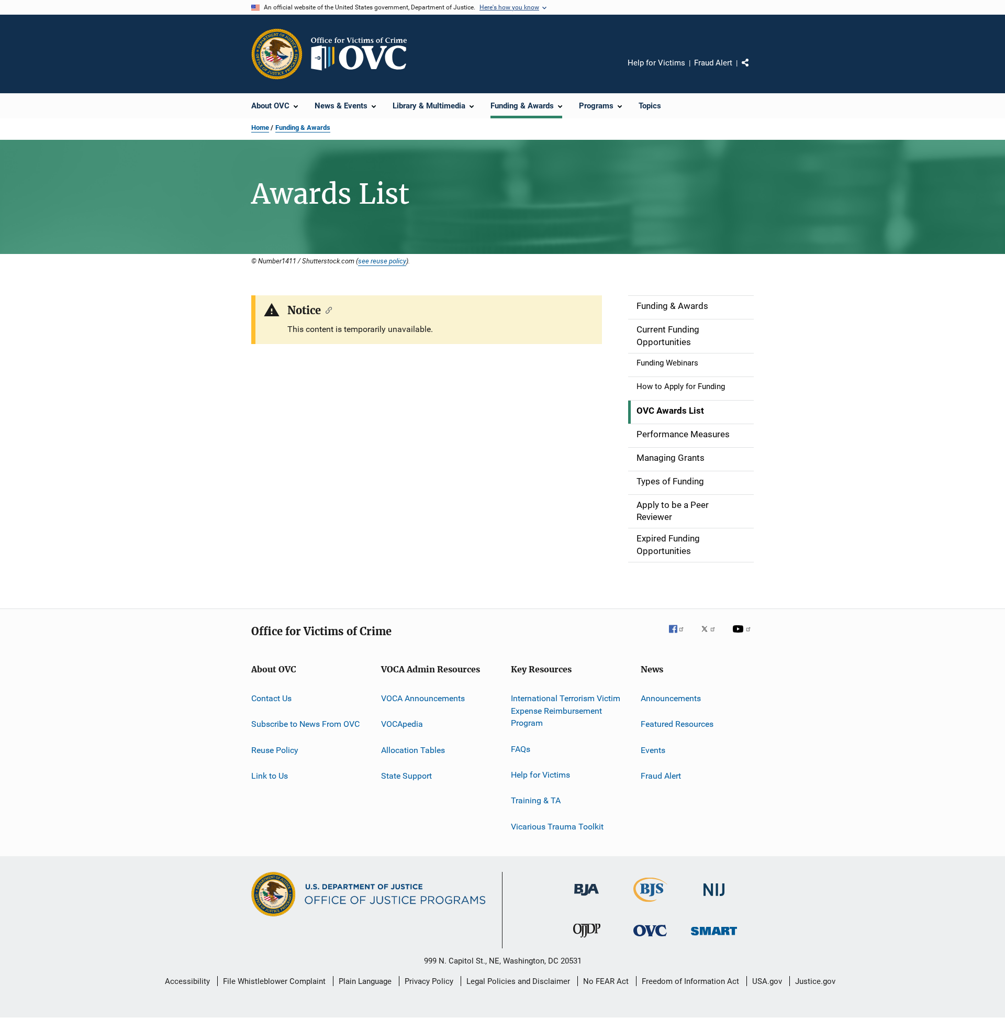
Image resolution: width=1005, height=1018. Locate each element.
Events (653, 750)
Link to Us (269, 776)
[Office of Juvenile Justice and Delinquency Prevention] (586, 939)
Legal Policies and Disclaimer (518, 981)
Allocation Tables (413, 750)
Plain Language (365, 981)
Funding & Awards (302, 127)
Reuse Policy (274, 750)
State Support (406, 776)
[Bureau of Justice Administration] (586, 897)
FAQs (520, 749)
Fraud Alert (713, 63)
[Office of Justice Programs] (277, 54)
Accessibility (187, 981)
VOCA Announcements (423, 698)
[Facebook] (680, 636)
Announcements (671, 698)
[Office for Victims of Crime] (650, 938)
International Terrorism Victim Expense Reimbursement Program (565, 710)
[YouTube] (743, 636)
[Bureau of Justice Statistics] (650, 904)
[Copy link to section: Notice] (326, 309)
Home (260, 127)
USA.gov (767, 981)
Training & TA (536, 800)
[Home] (363, 54)
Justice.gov (815, 981)
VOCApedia (402, 724)
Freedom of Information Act (690, 981)
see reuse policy (382, 260)
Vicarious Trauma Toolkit (557, 827)
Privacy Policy (429, 981)
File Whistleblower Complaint (274, 981)
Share (753, 70)
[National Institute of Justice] (714, 898)
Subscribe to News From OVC (305, 724)
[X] (711, 636)
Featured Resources (677, 724)
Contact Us (271, 698)
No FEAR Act (606, 981)
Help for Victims (656, 63)
